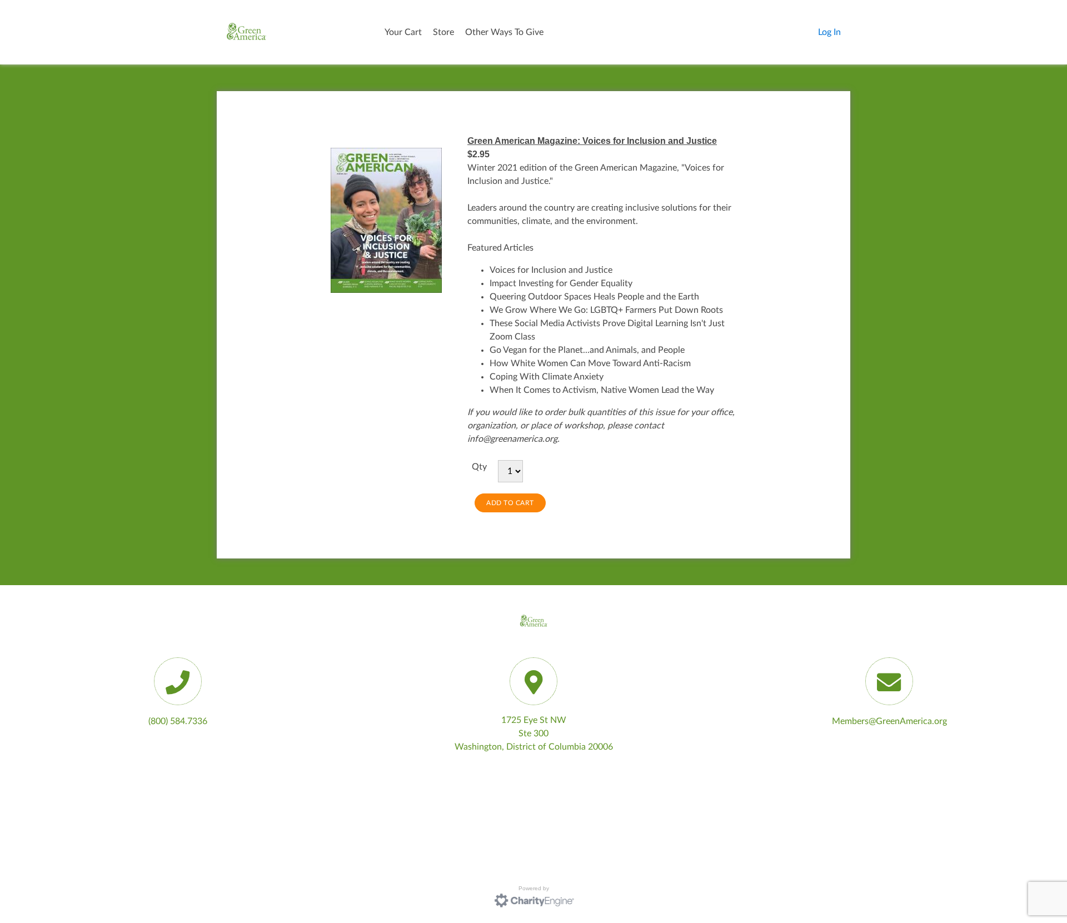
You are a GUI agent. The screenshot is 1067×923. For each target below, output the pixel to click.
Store (443, 32)
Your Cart (403, 32)
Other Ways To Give (504, 32)
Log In (829, 32)
